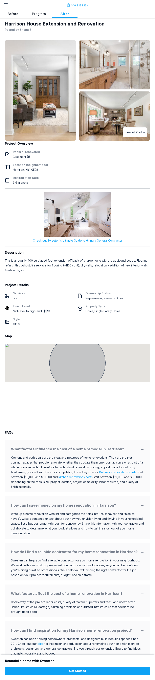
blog (41, 643)
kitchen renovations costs (76, 477)
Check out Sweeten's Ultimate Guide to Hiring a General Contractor (77, 240)
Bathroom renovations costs (117, 472)
